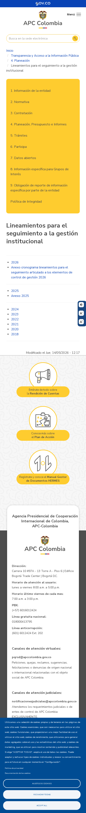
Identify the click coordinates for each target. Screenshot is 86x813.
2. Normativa (19, 102)
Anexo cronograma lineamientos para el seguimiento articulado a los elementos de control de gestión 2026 (41, 272)
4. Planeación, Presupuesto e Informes (38, 124)
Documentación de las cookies (17, 773)
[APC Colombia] (43, 20)
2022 (15, 319)
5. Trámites (18, 135)
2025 (15, 291)
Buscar (75, 38)
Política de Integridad (26, 201)
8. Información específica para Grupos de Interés (39, 171)
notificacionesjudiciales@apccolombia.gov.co (44, 701)
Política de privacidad (14, 768)
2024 (15, 309)
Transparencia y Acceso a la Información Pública (45, 56)
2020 (15, 329)
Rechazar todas (42, 794)
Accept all (42, 805)
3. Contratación (21, 113)
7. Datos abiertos (23, 158)
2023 (15, 314)
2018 (15, 334)
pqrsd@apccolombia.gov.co (31, 657)
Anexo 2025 (20, 296)
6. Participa (18, 146)
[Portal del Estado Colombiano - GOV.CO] (43, 3)
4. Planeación (20, 61)
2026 (15, 262)
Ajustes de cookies (42, 783)
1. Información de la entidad (30, 90)
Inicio (9, 51)
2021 (15, 324)
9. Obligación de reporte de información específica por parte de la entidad (38, 188)
